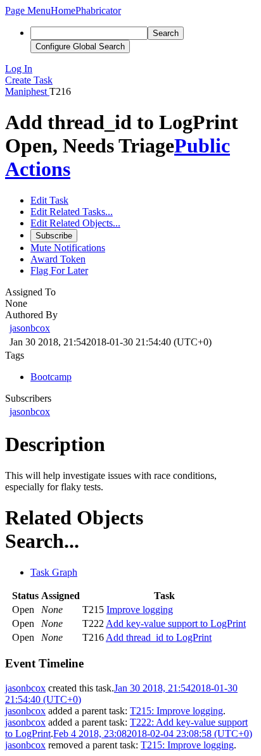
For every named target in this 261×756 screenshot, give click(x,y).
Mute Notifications (67, 247)
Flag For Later (59, 270)
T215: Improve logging (176, 710)
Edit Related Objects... (75, 223)
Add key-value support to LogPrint (176, 623)
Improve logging (139, 609)
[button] (28, 10)
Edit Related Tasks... (71, 211)
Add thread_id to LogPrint (159, 637)
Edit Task (49, 200)
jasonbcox (30, 328)
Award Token (58, 259)
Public (202, 145)
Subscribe (53, 235)
